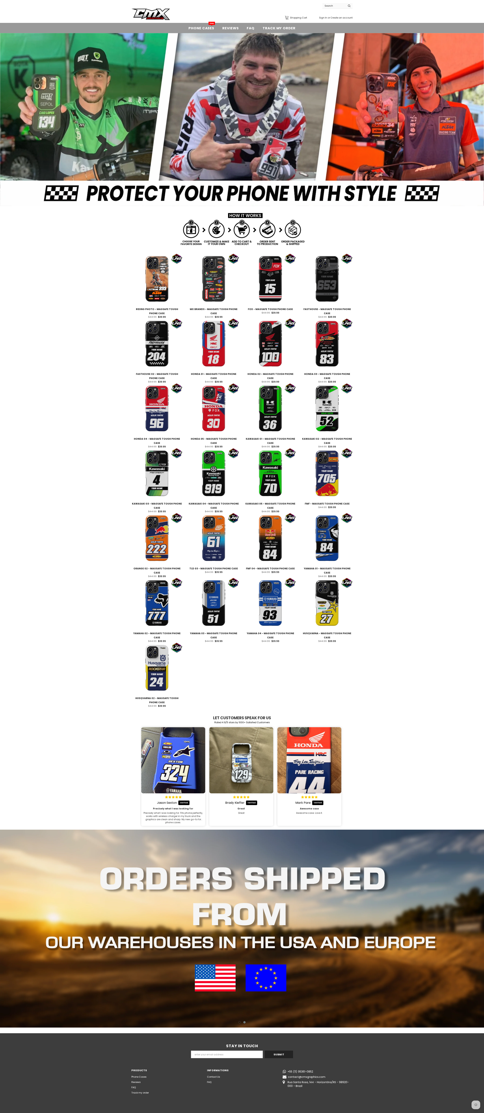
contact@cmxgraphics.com (306, 1077)
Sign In (323, 17)
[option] (242, 119)
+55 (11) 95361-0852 (300, 1071)
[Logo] (150, 14)
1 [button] (239, 1022)
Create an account (341, 17)
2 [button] (244, 1022)
